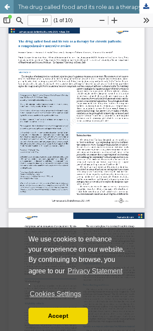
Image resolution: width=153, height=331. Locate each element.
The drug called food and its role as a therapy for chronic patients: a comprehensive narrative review (85, 6)
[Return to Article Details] (7, 7)
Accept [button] (58, 315)
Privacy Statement (95, 271)
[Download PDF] (146, 7)
